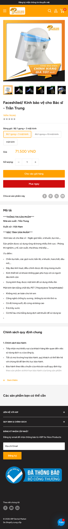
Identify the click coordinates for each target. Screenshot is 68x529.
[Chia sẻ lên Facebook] (44, 196)
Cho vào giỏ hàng (34, 173)
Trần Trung (9, 115)
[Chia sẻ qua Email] (62, 196)
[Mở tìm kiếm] (49, 11)
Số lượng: (8, 162)
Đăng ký (12, 455)
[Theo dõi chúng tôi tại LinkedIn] (17, 508)
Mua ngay (34, 183)
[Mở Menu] (4, 11)
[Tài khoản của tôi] (55, 11)
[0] (62, 11)
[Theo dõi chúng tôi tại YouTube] (11, 508)
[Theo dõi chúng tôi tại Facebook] (5, 508)
